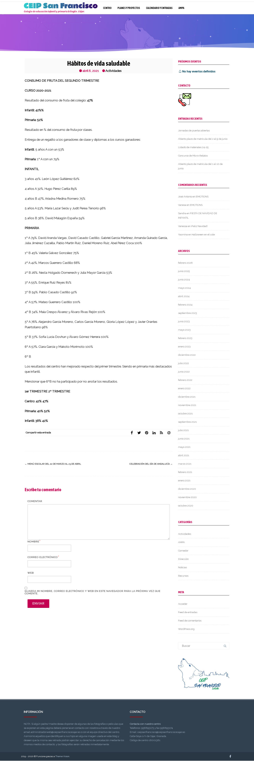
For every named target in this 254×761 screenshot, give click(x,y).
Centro (107, 8)
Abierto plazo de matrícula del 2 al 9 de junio (202, 139)
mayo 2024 (184, 288)
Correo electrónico (43, 557)
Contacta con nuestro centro (145, 723)
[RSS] (161, 432)
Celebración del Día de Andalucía (151, 464)
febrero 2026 (185, 262)
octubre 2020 (185, 505)
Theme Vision (62, 756)
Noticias (182, 567)
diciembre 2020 (187, 488)
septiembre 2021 (187, 422)
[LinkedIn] (154, 432)
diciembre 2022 (187, 355)
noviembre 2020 (187, 497)
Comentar (35, 501)
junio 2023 (184, 321)
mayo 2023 (184, 329)
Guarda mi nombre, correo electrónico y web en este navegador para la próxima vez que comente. (92, 592)
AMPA (181, 8)
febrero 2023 (185, 338)
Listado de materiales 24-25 (193, 147)
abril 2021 (183, 455)
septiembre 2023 (187, 313)
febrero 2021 (185, 472)
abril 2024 (183, 296)
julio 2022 (183, 363)
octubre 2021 (185, 413)
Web (31, 573)
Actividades (113, 71)
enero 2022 (184, 388)
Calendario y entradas (159, 8)
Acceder (182, 603)
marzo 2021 (184, 463)
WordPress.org (186, 629)
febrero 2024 (185, 304)
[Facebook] (131, 432)
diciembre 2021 (186, 396)
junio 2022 (184, 371)
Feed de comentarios (189, 620)
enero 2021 (184, 480)
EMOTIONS (202, 196)
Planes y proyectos (129, 8)
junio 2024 (184, 279)
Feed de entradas (187, 612)
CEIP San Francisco (61, 5)
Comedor (183, 550)
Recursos (183, 575)
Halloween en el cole (203, 234)
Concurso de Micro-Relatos (193, 155)
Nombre (33, 541)
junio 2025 (184, 271)
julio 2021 (183, 430)
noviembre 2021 (187, 405)
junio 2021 (183, 438)
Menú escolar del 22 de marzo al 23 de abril (53, 464)
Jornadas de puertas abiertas (194, 130)
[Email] (169, 432)
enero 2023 (184, 346)
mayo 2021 (184, 447)
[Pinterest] (146, 432)
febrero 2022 (185, 380)
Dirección (183, 559)
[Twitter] (139, 432)
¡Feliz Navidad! (199, 226)
